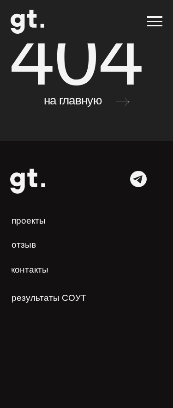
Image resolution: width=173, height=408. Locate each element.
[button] (27, 244)
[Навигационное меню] (154, 21)
